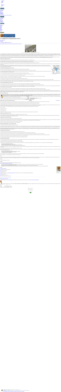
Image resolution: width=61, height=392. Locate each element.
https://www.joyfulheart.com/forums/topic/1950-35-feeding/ (6, 163)
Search (1, 27)
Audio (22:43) (1, 41)
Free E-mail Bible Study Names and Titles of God (5, 42)
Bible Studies (3, 4)
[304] (0, 170)
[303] (0, 169)
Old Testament (1, 18)
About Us (1, 29)
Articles (2, 1)
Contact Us (23, 391)
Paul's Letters (1, 12)
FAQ (0, 30)
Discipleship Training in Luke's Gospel (4, 178)
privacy (42, 183)
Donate (17, 391)
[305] (0, 171)
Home (3, 391)
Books (1, 26)
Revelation (1, 13)
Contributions (4, 390)
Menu (0, 28)
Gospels (1, 19)
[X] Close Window (58, 100)
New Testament (1, 10)
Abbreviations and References (3, 168)
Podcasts (2, 2)
